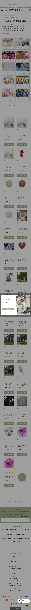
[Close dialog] (29, 295)
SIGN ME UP (8, 309)
